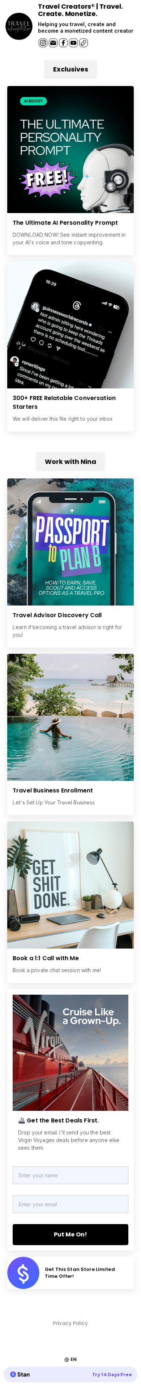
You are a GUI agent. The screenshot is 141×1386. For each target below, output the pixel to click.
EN (73, 1359)
